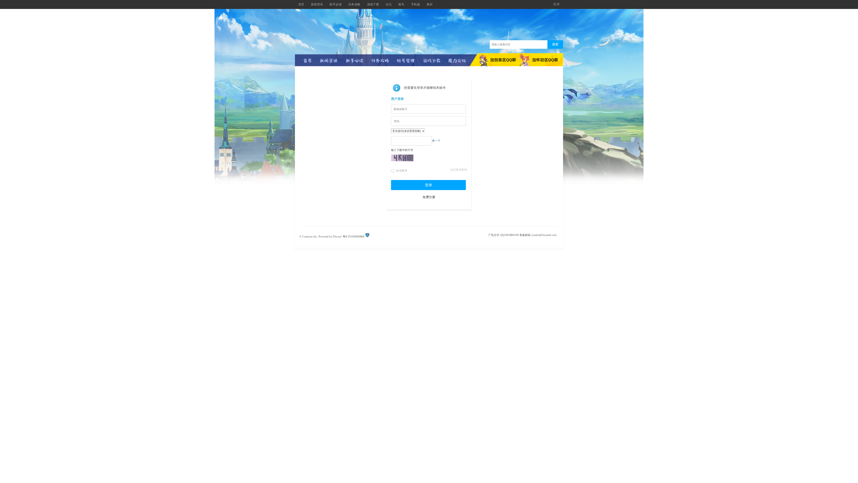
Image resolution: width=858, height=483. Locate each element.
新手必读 (336, 4)
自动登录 (401, 170)
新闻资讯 (317, 4)
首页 (301, 4)
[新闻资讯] (329, 58)
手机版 (415, 4)
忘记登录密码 (458, 169)
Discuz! (337, 236)
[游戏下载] (432, 58)
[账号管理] (406, 58)
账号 (401, 4)
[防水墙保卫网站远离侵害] (367, 236)
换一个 (436, 140)
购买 (430, 4)
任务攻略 (354, 4)
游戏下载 (373, 4)
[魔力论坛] (457, 58)
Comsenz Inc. (310, 236)
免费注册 (429, 197)
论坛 (389, 4)
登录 (428, 185)
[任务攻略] (380, 58)
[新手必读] (354, 58)
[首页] (307, 58)
